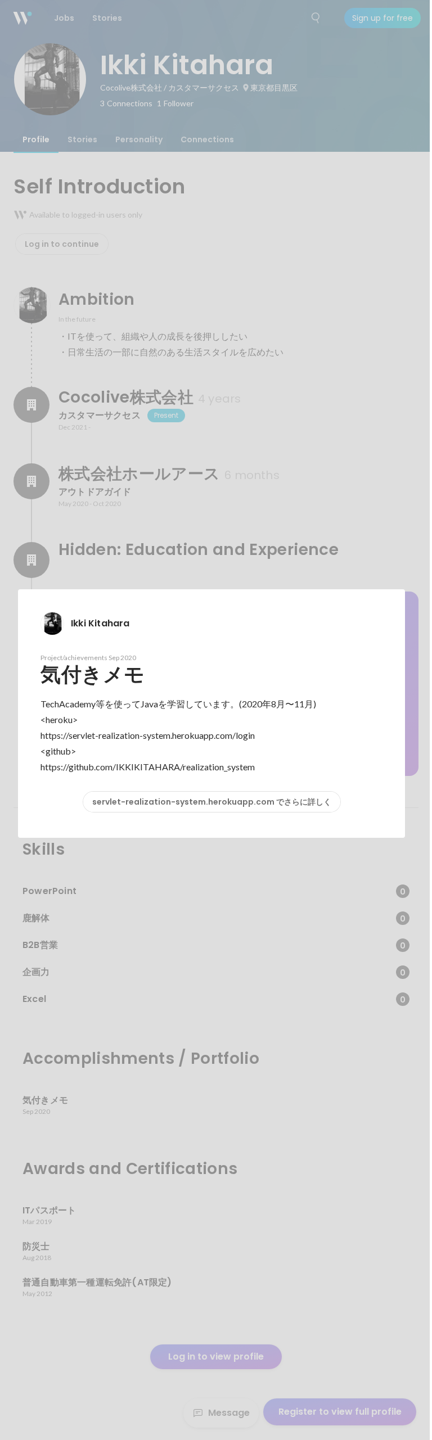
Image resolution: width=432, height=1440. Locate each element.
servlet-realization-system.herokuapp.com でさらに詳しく (211, 801)
